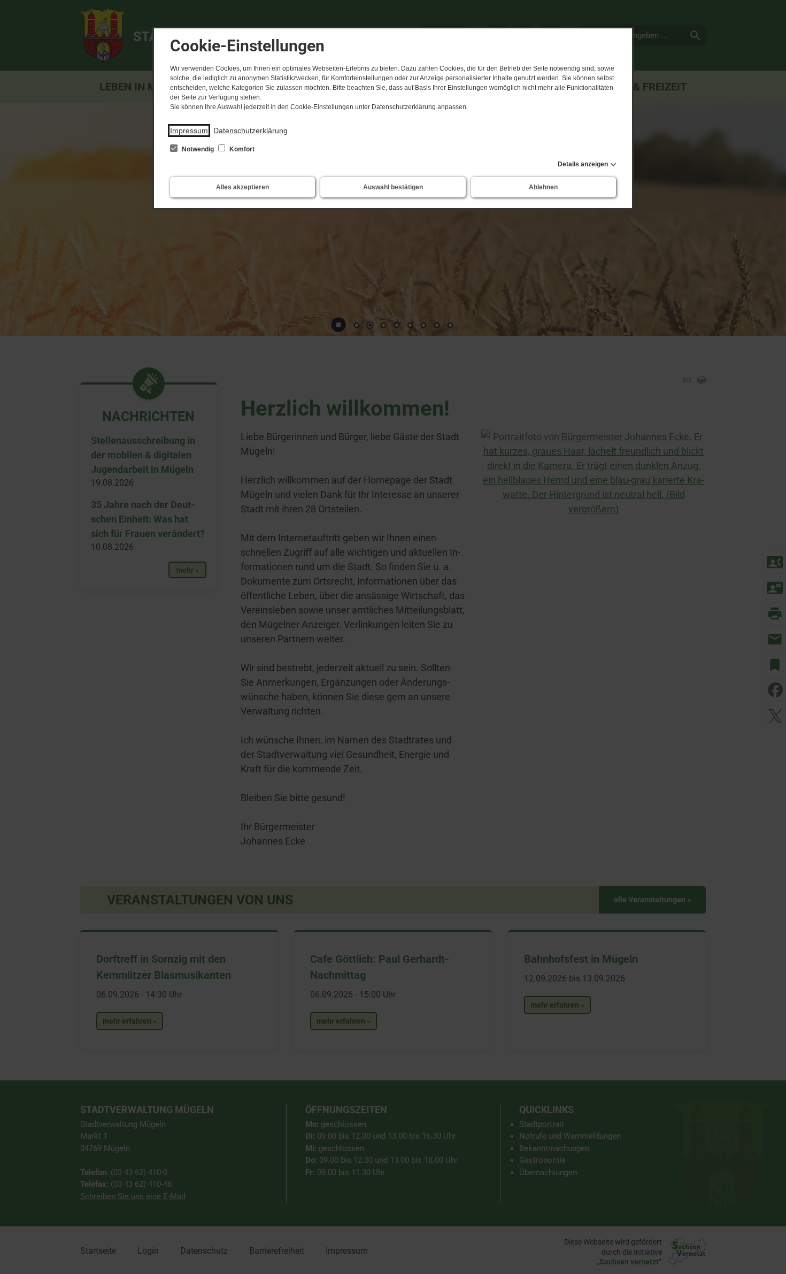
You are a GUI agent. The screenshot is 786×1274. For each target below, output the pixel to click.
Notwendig (197, 149)
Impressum (189, 130)
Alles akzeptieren (242, 187)
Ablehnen (543, 187)
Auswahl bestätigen (393, 187)
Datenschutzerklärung (250, 130)
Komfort (241, 149)
